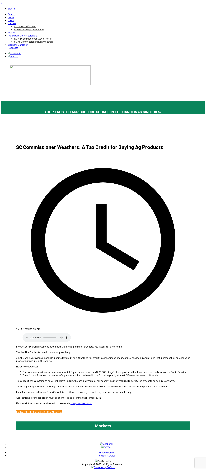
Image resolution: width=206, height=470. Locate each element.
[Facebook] (14, 53)
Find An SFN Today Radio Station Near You (39, 411)
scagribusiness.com (81, 403)
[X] (13, 56)
